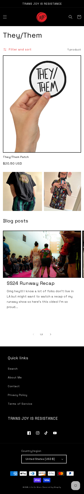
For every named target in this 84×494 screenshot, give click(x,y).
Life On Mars (35, 487)
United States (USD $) (40, 459)
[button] (5, 17)
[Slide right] (50, 334)
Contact (14, 386)
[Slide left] (33, 334)
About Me (15, 377)
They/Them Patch (16, 157)
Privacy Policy (17, 395)
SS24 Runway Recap (31, 283)
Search (13, 368)
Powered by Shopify (51, 487)
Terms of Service (20, 403)
